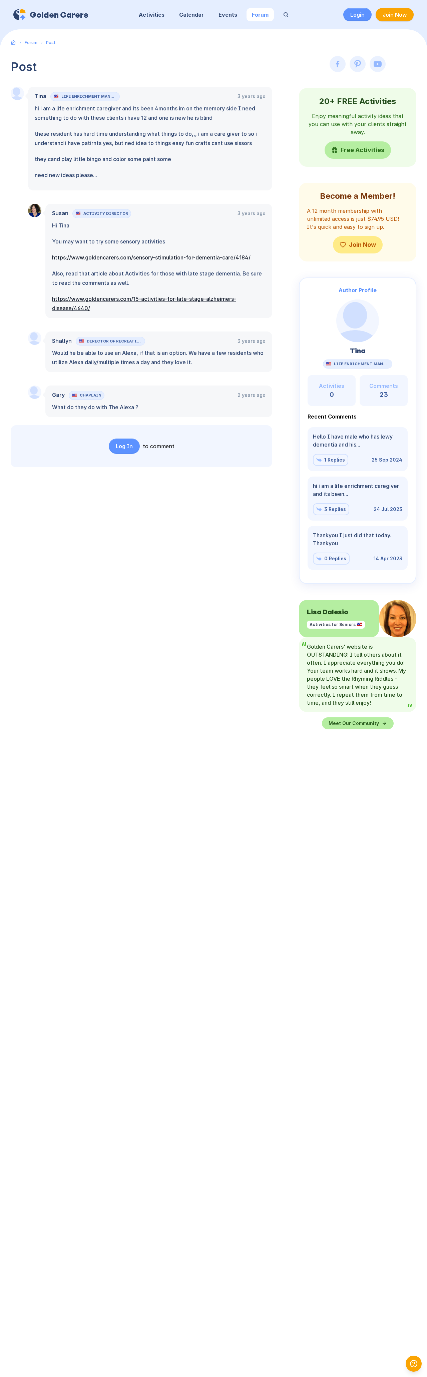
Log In (124, 446)
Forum (260, 14)
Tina (40, 96)
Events (228, 14)
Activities (151, 14)
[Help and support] (414, 1364)
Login (357, 14)
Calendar (191, 14)
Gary (58, 395)
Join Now (395, 14)
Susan (60, 213)
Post (51, 42)
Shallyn (62, 340)
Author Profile (358, 290)
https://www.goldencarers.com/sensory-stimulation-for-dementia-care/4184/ (151, 257)
